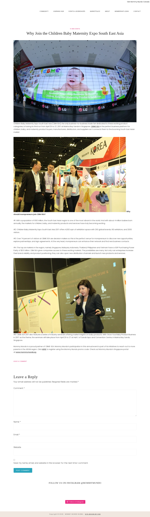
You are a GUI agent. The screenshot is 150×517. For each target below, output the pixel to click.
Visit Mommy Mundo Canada (138, 2)
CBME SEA (95, 126)
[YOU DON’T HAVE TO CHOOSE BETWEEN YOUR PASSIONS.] (139, 492)
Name (17, 422)
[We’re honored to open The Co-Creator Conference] (10, 492)
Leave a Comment (20, 361)
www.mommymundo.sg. (26, 352)
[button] (145, 9)
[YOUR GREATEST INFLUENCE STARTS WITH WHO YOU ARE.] (96, 492)
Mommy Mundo (14, 11)
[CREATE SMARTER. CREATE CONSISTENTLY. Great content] (53, 492)
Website (17, 447)
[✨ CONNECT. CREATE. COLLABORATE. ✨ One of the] (32, 492)
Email (17, 434)
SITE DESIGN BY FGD (93, 514)
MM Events (76, 29)
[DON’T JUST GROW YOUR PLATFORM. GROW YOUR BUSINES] (118, 492)
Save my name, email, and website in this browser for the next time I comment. (51, 463)
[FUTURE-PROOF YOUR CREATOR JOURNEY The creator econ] (75, 492)
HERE (44, 349)
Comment (19, 388)
